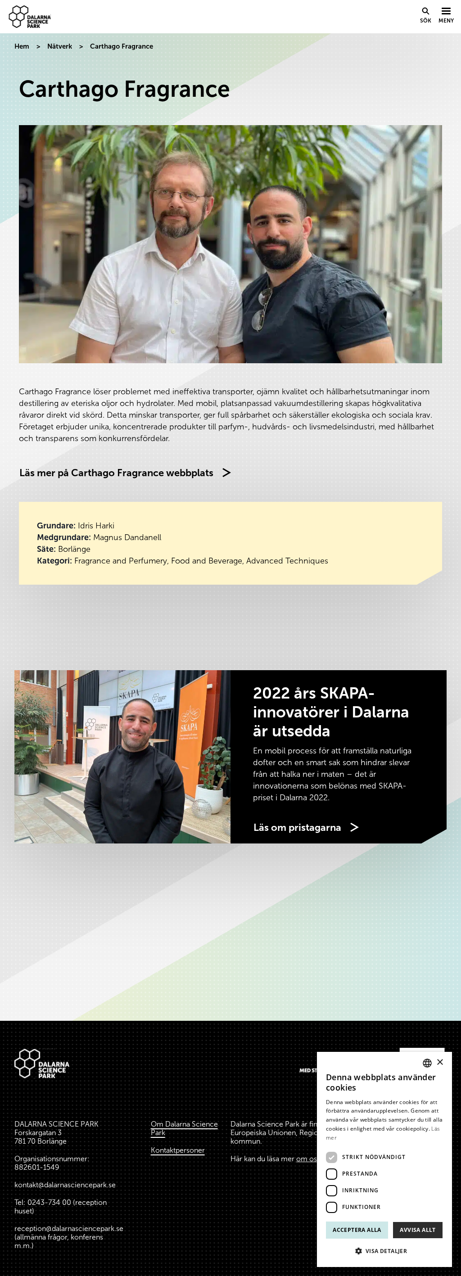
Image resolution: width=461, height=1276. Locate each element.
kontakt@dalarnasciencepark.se (65, 1185)
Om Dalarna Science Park (184, 1128)
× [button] (439, 1062)
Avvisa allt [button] (417, 1230)
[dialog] (384, 1159)
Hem (21, 46)
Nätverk (59, 46)
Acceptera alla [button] (357, 1230)
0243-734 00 (49, 1202)
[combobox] (427, 1063)
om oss (308, 1158)
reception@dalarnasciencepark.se (68, 1228)
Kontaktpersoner (178, 1150)
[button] (384, 1251)
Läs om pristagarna (297, 827)
